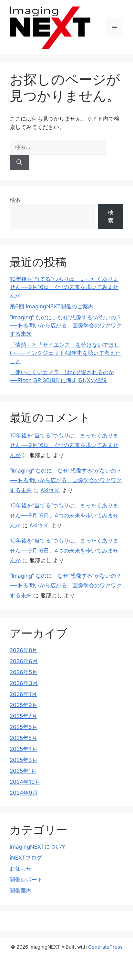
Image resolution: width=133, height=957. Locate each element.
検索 (15, 200)
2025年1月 (23, 771)
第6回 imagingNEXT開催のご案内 (52, 306)
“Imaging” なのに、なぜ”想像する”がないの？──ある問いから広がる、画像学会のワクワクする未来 (66, 325)
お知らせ (21, 868)
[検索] (19, 162)
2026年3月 (24, 683)
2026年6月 (24, 661)
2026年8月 (23, 650)
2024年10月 (25, 782)
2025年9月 (23, 705)
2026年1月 (23, 694)
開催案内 (21, 890)
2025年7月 (23, 716)
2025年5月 (23, 738)
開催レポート (26, 879)
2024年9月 (24, 793)
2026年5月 (23, 672)
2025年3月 (23, 760)
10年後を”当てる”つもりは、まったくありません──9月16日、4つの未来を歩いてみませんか (64, 287)
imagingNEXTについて (38, 846)
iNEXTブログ (26, 857)
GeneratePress (105, 947)
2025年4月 (23, 749)
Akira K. (50, 490)
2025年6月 (23, 727)
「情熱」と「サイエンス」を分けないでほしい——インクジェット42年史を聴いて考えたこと (65, 353)
